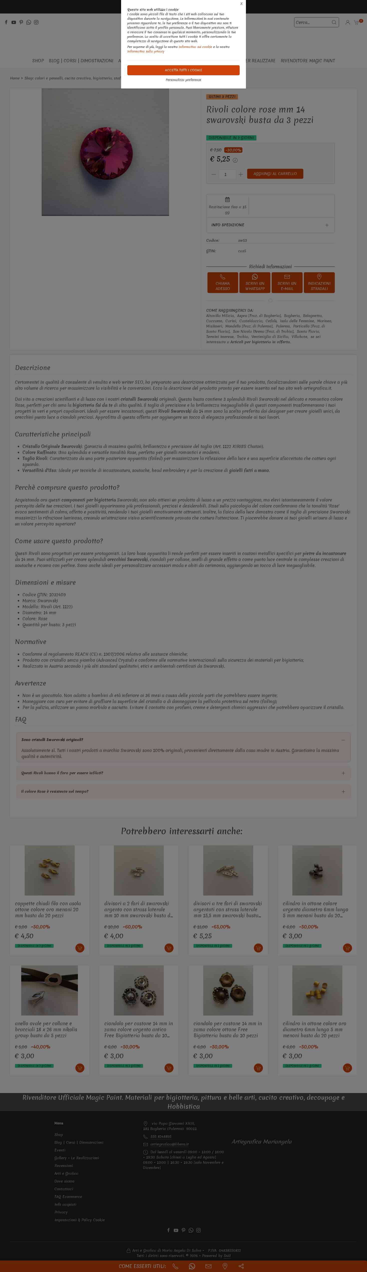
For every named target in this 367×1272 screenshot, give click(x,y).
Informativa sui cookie (195, 47)
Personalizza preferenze (183, 80)
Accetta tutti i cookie (183, 70)
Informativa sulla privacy (146, 51)
